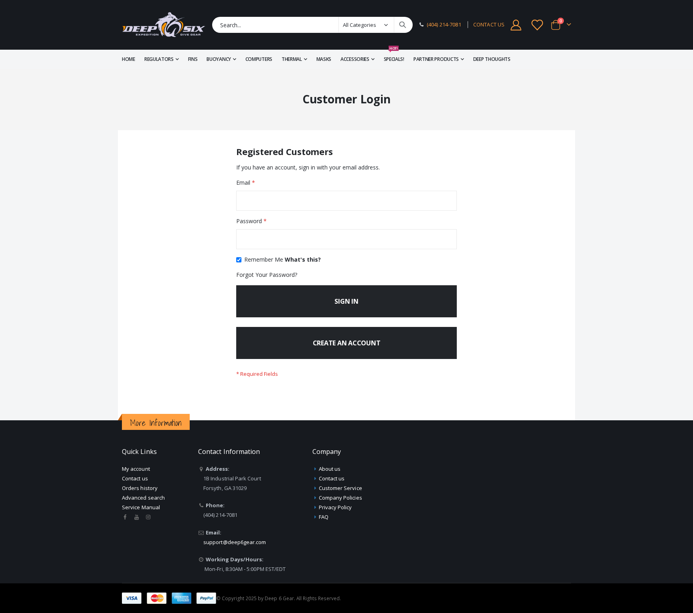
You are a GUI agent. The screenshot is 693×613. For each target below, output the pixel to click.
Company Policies (340, 497)
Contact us (135, 478)
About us (330, 468)
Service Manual (141, 507)
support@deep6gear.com (234, 542)
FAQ (323, 516)
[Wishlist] (538, 25)
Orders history (140, 488)
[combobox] (312, 25)
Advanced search (143, 497)
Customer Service (340, 488)
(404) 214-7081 (444, 24)
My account (136, 468)
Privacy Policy (335, 507)
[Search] (402, 25)
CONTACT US (489, 24)
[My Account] (516, 25)
